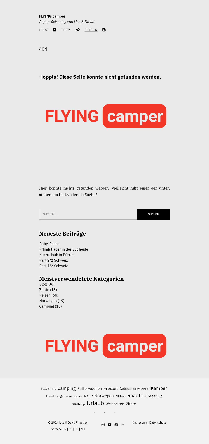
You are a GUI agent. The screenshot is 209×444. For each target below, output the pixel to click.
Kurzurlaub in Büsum (56, 254)
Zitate (44, 289)
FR (76, 429)
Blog (43, 30)
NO (83, 429)
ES (70, 429)
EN (64, 429)
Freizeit (110, 388)
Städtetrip (78, 404)
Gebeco (125, 388)
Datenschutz (157, 422)
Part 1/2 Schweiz (53, 265)
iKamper (158, 388)
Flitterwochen (89, 388)
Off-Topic (121, 396)
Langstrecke (63, 396)
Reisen (45, 295)
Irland (50, 396)
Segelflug (155, 396)
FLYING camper (52, 16)
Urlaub (95, 403)
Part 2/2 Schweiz (53, 260)
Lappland (77, 396)
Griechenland (140, 388)
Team (66, 30)
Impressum (139, 422)
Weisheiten (115, 403)
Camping (46, 306)
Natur (88, 396)
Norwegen (48, 300)
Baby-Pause (49, 243)
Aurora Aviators (48, 389)
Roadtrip (136, 395)
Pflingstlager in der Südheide (63, 249)
